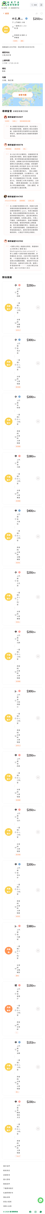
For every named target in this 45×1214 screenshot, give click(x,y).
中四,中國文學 (16, 631)
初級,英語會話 (16, 985)
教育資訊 (6, 1170)
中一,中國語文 (16, 456)
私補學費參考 (8, 1193)
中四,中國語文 (16, 755)
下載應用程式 (8, 1188)
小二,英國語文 (16, 285)
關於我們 (6, 1166)
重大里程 (6, 1179)
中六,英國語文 (16, 510)
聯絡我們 (6, 1184)
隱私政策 (6, 1197)
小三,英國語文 (18, 18)
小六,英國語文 (16, 339)
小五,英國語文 (16, 396)
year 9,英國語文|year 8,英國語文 (16, 926)
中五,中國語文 (16, 809)
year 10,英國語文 (16, 691)
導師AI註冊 (7, 1206)
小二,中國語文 (16, 572)
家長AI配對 (7, 1202)
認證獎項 (6, 1175)
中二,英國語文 (16, 1101)
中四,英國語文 (16, 864)
